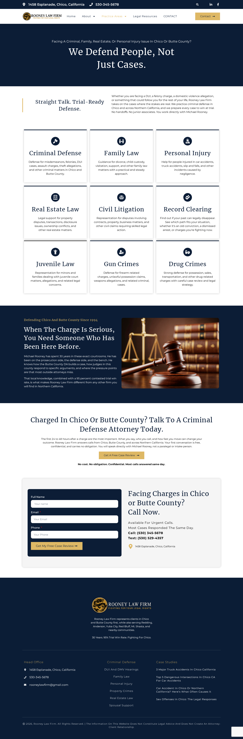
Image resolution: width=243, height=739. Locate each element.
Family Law (121, 153)
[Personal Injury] (187, 141)
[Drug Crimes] (187, 252)
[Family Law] (121, 141)
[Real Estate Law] (55, 197)
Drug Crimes (187, 264)
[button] (197, 4)
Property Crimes (121, 691)
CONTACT (170, 16)
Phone (35, 527)
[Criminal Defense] (55, 141)
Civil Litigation (121, 209)
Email (35, 512)
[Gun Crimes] (121, 252)
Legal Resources (145, 16)
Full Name (38, 497)
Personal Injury (187, 153)
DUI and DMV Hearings (121, 669)
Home (71, 16)
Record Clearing (188, 209)
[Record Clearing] (187, 197)
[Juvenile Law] (55, 252)
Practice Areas (112, 16)
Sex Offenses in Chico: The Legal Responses (186, 699)
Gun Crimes (121, 264)
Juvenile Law (55, 264)
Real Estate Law (55, 209)
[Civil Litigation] (121, 197)
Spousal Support (121, 705)
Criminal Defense (55, 153)
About (86, 16)
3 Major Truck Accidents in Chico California (186, 669)
